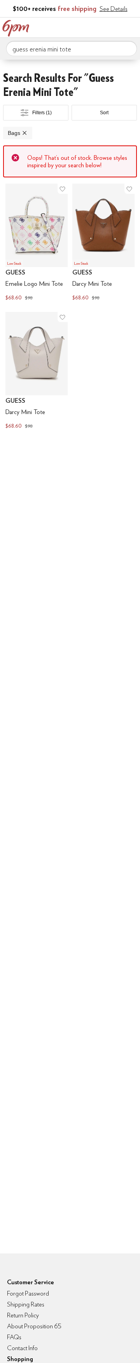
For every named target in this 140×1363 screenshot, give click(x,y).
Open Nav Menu (131, 26)
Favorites (99, 26)
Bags (14, 133)
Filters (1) (42, 112)
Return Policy (23, 1315)
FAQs (14, 1337)
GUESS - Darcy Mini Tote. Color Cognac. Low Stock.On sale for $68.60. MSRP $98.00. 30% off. (103, 243)
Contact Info (22, 1348)
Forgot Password (28, 1293)
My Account (82, 26)
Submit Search (128, 48)
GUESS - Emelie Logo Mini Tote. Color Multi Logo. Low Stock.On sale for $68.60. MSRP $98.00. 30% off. (36, 243)
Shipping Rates (25, 1304)
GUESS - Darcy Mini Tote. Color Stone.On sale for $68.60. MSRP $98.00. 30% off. (36, 371)
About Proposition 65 (34, 1326)
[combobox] (71, 48)
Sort (104, 112)
